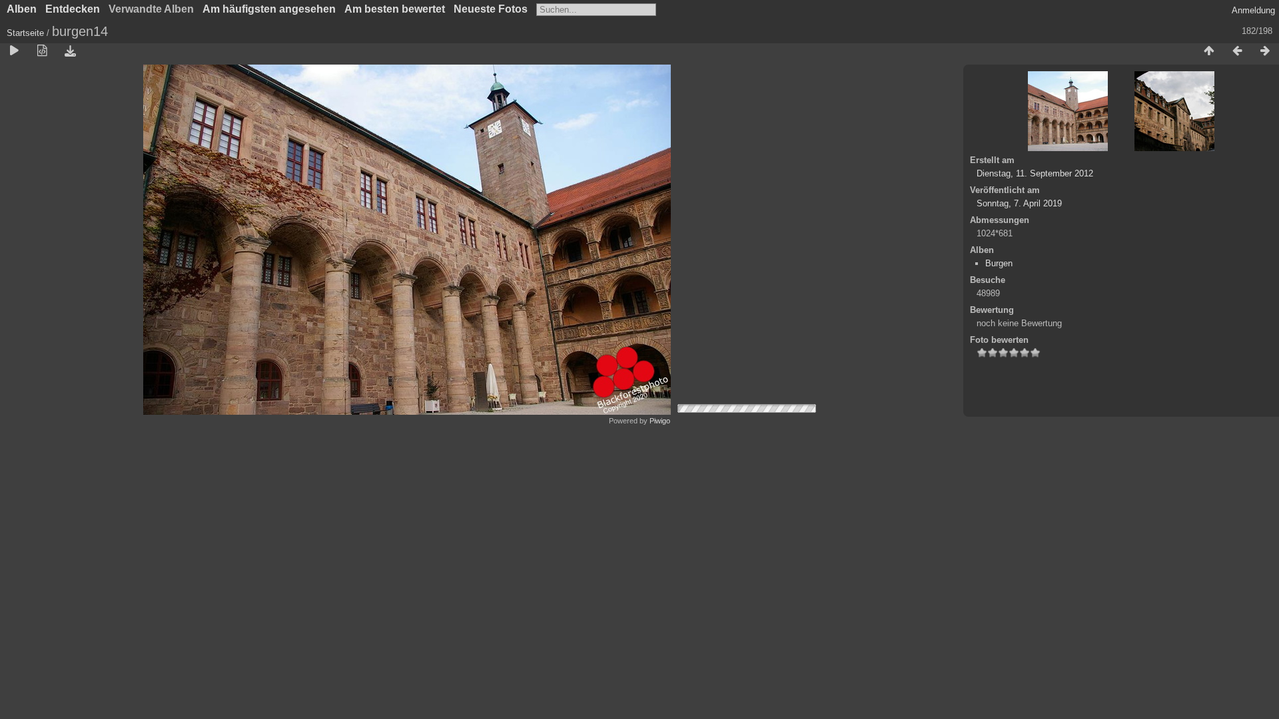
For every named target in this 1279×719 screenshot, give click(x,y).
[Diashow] (14, 51)
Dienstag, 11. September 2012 (1035, 173)
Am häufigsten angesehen (269, 9)
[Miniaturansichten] (1209, 51)
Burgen (999, 263)
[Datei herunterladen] (70, 51)
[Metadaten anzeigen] (42, 51)
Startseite (25, 33)
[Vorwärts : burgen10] (1265, 51)
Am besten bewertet (394, 9)
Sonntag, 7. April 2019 (1019, 203)
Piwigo (659, 421)
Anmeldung (1253, 10)
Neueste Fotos (491, 9)
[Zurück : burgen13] (1237, 51)
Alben (22, 9)
